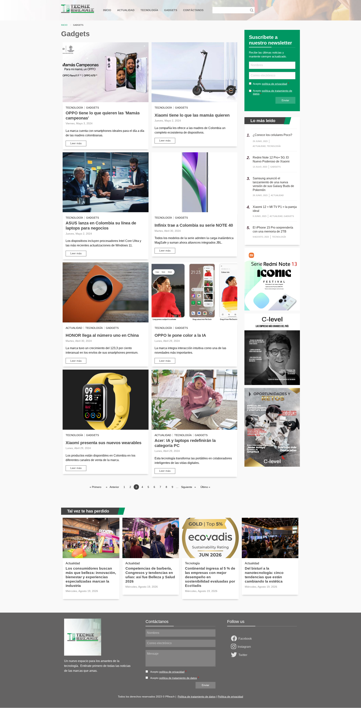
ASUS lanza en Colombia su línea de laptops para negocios (101, 225)
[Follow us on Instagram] (234, 646)
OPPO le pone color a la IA (180, 335)
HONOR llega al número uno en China (102, 335)
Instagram (244, 646)
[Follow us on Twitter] (234, 655)
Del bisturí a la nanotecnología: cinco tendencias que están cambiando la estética (264, 574)
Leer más (76, 143)
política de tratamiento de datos (178, 677)
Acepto (270, 83)
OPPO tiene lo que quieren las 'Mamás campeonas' (103, 115)
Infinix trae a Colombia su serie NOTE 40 (194, 225)
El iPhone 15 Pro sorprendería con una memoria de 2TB (273, 229)
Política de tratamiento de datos (196, 696)
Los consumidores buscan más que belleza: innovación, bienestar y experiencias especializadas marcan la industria (91, 577)
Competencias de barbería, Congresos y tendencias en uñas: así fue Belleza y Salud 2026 (150, 574)
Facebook (245, 638)
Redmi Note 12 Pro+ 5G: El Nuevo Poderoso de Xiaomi (271, 159)
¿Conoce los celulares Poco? (272, 135)
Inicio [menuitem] (107, 10)
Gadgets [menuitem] (170, 10)
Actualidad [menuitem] (125, 10)
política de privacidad (274, 83)
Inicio (64, 25)
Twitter (242, 655)
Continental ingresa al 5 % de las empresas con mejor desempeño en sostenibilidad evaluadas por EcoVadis (210, 577)
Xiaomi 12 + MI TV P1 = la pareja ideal (275, 208)
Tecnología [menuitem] (149, 10)
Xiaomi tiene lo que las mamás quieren (192, 115)
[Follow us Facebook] (234, 638)
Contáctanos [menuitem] (193, 10)
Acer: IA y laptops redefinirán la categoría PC (185, 443)
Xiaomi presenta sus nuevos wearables (103, 442)
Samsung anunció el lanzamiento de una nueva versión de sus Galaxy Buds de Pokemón (273, 184)
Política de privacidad (230, 696)
